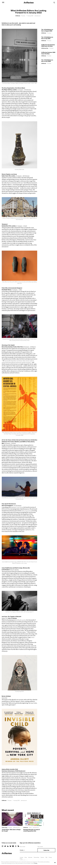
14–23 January (17, 505)
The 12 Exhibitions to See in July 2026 (47, 37)
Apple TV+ (4, 618)
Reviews (10, 827)
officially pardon (21, 620)
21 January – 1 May (16, 290)
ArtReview (17, 15)
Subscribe (46, 850)
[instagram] (2, 846)
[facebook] (13, 846)
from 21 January (14, 569)
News (30, 827)
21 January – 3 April (21, 226)
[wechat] (18, 846)
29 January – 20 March (29, 347)
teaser (32, 637)
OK (55, 862)
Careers (42, 857)
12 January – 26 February (22, 176)
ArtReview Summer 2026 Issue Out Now (48, 53)
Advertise (30, 857)
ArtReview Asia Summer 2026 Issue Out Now (48, 45)
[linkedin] (7, 846)
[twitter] (5, 846)
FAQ (46, 857)
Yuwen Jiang (4, 827)
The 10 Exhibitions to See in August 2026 (47, 30)
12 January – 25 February (24, 90)
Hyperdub (4, 698)
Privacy (35, 863)
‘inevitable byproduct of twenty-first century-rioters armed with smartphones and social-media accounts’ (18, 361)
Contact (21, 857)
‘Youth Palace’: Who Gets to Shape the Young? (11, 830)
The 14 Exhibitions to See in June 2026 (47, 60)
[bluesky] (10, 846)
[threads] (15, 846)
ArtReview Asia (44, 48)
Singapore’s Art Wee (16, 507)
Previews (23, 15)
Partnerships (36, 857)
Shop (26, 857)
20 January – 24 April (10, 443)
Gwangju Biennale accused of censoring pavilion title (31, 830)
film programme (26, 511)
